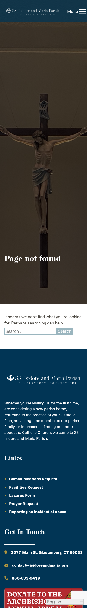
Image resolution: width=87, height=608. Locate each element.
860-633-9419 (26, 578)
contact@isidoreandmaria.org (40, 565)
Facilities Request (26, 487)
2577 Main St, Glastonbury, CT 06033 (47, 552)
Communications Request (33, 478)
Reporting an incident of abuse (37, 511)
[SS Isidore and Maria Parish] (32, 11)
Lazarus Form (22, 495)
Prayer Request (23, 503)
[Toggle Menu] (82, 11)
